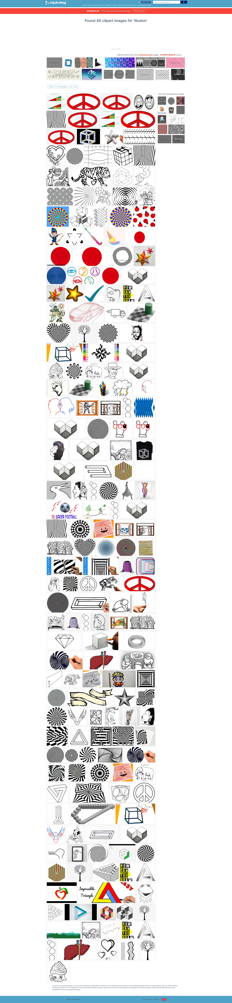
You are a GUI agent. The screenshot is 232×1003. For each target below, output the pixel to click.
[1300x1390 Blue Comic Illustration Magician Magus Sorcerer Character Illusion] (56, 237)
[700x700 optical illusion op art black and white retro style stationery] (145, 737)
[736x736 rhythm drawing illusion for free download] (56, 698)
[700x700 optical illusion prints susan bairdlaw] (56, 773)
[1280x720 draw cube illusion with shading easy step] (100, 642)
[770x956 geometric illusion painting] (96, 717)
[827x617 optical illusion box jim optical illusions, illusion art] (88, 137)
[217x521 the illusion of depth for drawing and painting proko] (127, 408)
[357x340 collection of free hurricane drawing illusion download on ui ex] (122, 389)
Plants (149, 5)
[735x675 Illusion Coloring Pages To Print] (58, 177)
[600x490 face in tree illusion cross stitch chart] (58, 389)
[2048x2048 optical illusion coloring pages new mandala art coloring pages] (58, 972)
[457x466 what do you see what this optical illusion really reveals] (99, 623)
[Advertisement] (116, 36)
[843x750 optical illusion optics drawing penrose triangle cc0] (58, 333)
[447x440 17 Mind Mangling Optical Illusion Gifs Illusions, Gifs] (56, 276)
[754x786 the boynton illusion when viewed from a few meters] (128, 950)
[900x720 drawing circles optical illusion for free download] (80, 529)
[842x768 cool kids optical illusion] (93, 371)
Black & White (93, 5)
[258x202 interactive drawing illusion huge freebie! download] (106, 873)
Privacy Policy (147, 999)
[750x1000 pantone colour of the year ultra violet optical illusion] (73, 623)
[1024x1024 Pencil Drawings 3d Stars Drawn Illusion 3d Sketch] (144, 256)
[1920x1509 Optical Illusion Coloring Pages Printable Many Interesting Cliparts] (125, 197)
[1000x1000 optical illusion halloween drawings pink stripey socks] (92, 679)
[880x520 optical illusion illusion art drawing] (116, 102)
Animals (85, 5)
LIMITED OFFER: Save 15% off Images (138, 55)
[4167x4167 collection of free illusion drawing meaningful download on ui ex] (72, 679)
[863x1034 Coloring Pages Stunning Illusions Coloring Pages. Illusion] (56, 156)
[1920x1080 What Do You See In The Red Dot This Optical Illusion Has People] (92, 257)
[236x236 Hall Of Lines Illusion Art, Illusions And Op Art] (144, 156)
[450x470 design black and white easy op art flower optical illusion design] (74, 371)
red (71, 87)
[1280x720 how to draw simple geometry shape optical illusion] (137, 353)
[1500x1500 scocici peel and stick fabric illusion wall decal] (119, 623)
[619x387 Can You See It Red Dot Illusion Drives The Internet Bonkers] (140, 237)
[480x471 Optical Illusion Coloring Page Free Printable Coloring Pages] (81, 217)
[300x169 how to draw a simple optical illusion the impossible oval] (137, 642)
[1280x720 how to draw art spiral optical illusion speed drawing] (64, 661)
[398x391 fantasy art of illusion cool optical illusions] (108, 491)
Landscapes (142, 5)
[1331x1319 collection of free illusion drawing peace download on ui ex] (88, 584)
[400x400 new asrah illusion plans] (56, 623)
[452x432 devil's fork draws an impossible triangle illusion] (58, 815)
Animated (108, 5)
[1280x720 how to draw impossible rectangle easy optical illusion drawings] (89, 603)
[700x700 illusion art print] (130, 717)
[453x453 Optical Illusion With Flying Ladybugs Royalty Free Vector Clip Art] (144, 217)
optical (51, 87)
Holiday (114, 5)
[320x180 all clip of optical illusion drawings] (89, 793)
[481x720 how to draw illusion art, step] (112, 717)
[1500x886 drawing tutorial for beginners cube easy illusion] (64, 642)
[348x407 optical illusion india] (54, 584)
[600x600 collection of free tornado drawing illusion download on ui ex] (145, 698)
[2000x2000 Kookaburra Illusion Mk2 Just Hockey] (94, 237)
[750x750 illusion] (121, 603)
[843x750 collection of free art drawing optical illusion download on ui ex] (85, 548)
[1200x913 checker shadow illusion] (141, 313)
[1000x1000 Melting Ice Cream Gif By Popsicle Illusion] (114, 237)
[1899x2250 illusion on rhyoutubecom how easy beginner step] (145, 893)
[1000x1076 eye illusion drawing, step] (77, 717)
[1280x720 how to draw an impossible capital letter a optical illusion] (139, 294)
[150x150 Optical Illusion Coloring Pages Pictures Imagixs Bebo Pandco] (84, 197)
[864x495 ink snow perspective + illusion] (137, 661)
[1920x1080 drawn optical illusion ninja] (64, 353)
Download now (139, 11)
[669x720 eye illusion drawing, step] (56, 835)
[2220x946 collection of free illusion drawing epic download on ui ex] (90, 698)
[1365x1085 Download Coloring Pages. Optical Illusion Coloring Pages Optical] (98, 156)
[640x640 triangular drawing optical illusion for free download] (58, 793)
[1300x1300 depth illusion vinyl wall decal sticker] (87, 408)
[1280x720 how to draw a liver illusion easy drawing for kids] (101, 661)
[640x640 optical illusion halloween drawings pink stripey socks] (103, 529)
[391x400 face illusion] (57, 451)
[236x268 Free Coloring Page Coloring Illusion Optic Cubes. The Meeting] (122, 156)
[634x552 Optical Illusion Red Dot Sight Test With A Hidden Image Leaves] (59, 257)
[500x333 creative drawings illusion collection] (110, 584)
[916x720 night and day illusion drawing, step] (144, 388)
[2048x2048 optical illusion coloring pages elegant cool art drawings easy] (56, 371)
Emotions (134, 5)
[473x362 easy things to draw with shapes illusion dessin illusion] (112, 137)
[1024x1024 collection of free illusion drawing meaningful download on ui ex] (121, 793)
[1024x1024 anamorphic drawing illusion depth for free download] (146, 679)
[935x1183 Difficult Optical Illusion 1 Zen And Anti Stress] (74, 156)
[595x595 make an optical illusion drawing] (79, 737)
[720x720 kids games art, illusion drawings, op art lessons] (57, 529)
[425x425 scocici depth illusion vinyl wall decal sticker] (111, 408)
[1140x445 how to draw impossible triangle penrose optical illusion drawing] (106, 893)
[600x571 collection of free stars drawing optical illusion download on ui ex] (124, 698)
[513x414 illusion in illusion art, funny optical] (144, 102)
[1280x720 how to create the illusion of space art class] (63, 930)
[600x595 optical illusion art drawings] (101, 737)
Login (139, 2)
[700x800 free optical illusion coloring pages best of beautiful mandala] (74, 835)
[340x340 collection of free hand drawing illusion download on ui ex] (106, 548)
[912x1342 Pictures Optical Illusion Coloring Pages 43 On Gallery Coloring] (100, 217)
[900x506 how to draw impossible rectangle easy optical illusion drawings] (101, 835)
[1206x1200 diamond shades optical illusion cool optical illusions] (144, 408)
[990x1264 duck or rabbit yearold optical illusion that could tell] (80, 491)
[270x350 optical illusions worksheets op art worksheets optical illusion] (71, 755)
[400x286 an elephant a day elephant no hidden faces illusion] (60, 548)
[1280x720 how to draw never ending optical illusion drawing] (101, 567)
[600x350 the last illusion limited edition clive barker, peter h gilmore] (137, 333)
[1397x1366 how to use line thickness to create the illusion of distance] (91, 930)
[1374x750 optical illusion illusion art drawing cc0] (83, 102)
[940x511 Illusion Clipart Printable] (91, 177)
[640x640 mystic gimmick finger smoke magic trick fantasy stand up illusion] (144, 603)
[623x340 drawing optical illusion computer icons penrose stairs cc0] (139, 584)
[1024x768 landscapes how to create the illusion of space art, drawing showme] (96, 510)
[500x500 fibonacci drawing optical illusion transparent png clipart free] (58, 603)
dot (76, 87)
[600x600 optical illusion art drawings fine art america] (123, 737)
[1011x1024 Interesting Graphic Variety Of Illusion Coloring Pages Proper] (122, 177)
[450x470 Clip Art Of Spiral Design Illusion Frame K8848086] (122, 257)
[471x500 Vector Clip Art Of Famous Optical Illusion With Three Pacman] (75, 237)
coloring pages (61, 87)
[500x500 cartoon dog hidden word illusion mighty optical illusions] (121, 429)
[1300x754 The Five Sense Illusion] (83, 276)
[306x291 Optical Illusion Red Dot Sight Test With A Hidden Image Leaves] (111, 276)
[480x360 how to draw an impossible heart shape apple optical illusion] (62, 893)
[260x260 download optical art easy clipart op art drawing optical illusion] (57, 717)
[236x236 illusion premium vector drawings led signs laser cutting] (111, 930)
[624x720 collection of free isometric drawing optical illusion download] (124, 913)
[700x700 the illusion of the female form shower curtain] (145, 491)
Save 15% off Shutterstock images (171, 94)
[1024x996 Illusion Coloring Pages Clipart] (120, 217)
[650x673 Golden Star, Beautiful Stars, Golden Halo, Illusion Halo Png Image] (74, 294)
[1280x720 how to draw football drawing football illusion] (64, 510)
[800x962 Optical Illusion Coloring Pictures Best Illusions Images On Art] (147, 197)
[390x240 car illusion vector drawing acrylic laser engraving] (86, 313)
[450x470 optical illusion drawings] (145, 854)
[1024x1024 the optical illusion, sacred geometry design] (123, 471)
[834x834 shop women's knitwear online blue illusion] (115, 313)
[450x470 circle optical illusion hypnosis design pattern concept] (108, 333)
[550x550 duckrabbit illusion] (145, 471)
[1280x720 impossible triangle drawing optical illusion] (81, 913)
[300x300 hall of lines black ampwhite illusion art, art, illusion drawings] (56, 120)
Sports (120, 5)
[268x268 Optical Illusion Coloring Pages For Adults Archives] (144, 177)
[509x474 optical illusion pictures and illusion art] (56, 102)
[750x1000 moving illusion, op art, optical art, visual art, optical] (127, 567)
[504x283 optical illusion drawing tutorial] (119, 679)
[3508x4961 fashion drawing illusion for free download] (127, 491)
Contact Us (156, 999)
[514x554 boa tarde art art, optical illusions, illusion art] (113, 294)
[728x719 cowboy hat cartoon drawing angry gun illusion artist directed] (113, 371)
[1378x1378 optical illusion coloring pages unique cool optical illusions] (98, 854)
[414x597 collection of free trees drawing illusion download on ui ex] (147, 950)
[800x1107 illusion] (148, 717)
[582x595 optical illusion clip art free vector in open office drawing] (55, 755)
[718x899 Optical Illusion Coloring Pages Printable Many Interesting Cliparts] (103, 197)
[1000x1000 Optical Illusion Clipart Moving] (58, 217)
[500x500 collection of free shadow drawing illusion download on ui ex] (103, 389)
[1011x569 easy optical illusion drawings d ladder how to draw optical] (135, 815)
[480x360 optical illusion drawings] (122, 854)
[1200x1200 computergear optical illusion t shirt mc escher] (144, 451)
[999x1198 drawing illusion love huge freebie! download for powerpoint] (107, 950)
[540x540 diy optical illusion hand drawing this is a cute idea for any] (145, 548)
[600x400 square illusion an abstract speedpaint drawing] (110, 755)
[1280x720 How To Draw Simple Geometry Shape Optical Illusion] (138, 276)
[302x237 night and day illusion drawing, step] (61, 408)
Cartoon (101, 5)
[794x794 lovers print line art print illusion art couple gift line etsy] (77, 854)
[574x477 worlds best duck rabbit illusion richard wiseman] (59, 491)
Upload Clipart (146, 2)
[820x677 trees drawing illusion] (84, 333)
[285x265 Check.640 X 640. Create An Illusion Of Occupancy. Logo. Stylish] (94, 294)
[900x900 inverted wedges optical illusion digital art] (57, 737)
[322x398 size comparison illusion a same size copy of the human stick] (54, 679)
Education (126, 5)
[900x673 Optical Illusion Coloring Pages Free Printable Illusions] (60, 197)
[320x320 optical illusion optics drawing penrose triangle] (145, 566)
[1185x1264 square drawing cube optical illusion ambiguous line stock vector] (55, 913)
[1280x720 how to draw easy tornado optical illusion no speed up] (64, 567)
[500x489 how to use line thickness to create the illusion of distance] (121, 451)
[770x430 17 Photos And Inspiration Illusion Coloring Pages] (140, 137)
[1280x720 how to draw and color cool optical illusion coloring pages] (101, 353)
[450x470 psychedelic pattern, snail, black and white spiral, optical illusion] (87, 755)
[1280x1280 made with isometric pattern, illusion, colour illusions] (107, 913)
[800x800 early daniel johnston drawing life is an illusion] (57, 313)
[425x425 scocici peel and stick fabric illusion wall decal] (145, 529)
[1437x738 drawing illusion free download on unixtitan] (93, 815)
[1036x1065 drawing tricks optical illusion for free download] (70, 584)
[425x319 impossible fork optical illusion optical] (98, 471)
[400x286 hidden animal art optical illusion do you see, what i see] (142, 623)
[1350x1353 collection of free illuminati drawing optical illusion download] (126, 548)
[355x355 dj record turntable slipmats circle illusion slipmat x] (98, 429)
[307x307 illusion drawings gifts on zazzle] (56, 854)
